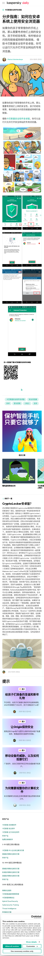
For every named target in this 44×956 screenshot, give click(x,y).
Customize (30, 946)
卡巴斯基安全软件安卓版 (13, 10)
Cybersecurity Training (10, 905)
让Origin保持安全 (22, 727)
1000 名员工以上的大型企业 (12, 885)
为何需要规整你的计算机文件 (22, 789)
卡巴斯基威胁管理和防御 (10, 894)
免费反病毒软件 (7, 839)
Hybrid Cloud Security (10, 901)
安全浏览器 (33, 399)
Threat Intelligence (9, 908)
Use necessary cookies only (22, 951)
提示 (23, 689)
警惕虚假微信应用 (8, 486)
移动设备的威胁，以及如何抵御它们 (22, 757)
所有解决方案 (6, 912)
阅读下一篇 (8, 498)
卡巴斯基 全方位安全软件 (10, 832)
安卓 (8, 403)
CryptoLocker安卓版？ (17, 503)
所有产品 (5, 836)
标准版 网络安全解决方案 (10, 872)
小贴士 (27, 403)
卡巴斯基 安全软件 (8, 828)
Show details (31, 942)
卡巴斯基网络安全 (8, 898)
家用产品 (5, 819)
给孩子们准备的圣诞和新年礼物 (22, 696)
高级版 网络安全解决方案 (10, 876)
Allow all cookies (12, 946)
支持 (35, 403)
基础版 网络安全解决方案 (10, 854)
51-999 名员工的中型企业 (12, 863)
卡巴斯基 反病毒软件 (9, 825)
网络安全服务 (6, 890)
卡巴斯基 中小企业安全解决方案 (13, 850)
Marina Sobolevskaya (15, 59)
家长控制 (17, 403)
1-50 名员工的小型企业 (10, 844)
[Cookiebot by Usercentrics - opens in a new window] (31, 916)
